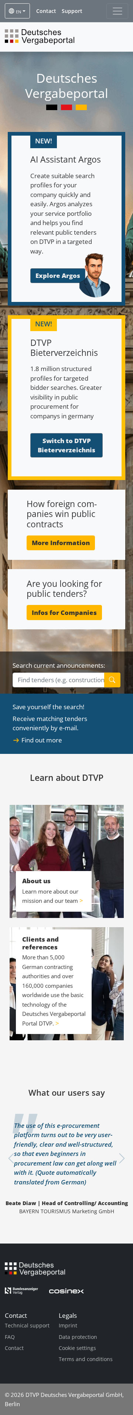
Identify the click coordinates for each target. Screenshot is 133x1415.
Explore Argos (57, 275)
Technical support (27, 1325)
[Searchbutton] (112, 680)
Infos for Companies (64, 612)
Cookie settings (77, 1347)
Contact (14, 1347)
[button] (46, 11)
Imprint (68, 1325)
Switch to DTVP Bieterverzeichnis (66, 445)
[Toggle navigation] (117, 11)
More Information (61, 542)
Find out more (41, 740)
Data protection (78, 1336)
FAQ (10, 1336)
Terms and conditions (86, 1359)
